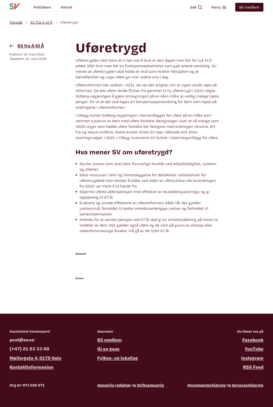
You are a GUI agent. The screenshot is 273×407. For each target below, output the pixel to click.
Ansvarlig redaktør (114, 385)
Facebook (252, 339)
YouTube (254, 348)
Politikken (42, 7)
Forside (16, 22)
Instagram (252, 358)
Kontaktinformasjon (32, 367)
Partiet (67, 7)
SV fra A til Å (41, 22)
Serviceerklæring (247, 385)
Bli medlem (249, 7)
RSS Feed (253, 367)
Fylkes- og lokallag (117, 358)
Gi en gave (108, 348)
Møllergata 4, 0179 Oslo (35, 358)
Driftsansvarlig (150, 385)
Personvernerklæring (206, 385)
